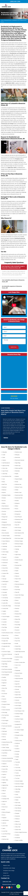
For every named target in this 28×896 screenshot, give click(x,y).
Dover (3, 649)
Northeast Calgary (19, 541)
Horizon (3, 793)
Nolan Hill (17, 524)
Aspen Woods (5, 471)
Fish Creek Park (5, 715)
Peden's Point (18, 578)
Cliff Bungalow (5, 581)
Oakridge (17, 549)
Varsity (16, 794)
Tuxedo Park (17, 775)
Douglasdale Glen (6, 646)
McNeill (16, 489)
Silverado (17, 689)
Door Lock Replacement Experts (18, 892)
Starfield (17, 732)
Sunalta (16, 746)
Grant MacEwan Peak (6, 750)
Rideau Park (17, 619)
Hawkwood (4, 771)
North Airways (18, 527)
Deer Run (4, 630)
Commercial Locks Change (9, 868)
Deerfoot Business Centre (7, 632)
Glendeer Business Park (7, 742)
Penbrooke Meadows (19, 584)
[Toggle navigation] (25, 6)
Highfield (4, 782)
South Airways (18, 702)
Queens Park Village (19, 595)
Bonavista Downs (7, 20)
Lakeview (4, 823)
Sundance (17, 748)
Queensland (17, 597)
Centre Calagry (5, 551)
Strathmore (17, 743)
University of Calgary (19, 783)
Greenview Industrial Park (7, 758)
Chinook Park (5, 568)
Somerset (17, 700)
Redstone (17, 608)
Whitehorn (17, 818)
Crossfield (4, 622)
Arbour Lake (4, 468)
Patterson (17, 576)
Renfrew (17, 611)
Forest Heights (5, 720)
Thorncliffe (17, 762)
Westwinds (17, 816)
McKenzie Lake (18, 484)
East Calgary (5, 666)
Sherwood (17, 681)
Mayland (17, 476)
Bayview (4, 492)
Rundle (16, 643)
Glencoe (4, 736)
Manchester (17, 457)
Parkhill (16, 570)
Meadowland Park (19, 495)
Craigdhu (4, 611)
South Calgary (18, 705)
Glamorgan (4, 731)
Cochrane (4, 586)
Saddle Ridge (18, 649)
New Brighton (18, 522)
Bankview (4, 489)
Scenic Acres (18, 665)
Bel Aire (4, 500)
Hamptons (4, 763)
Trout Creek (17, 767)
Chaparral (4, 557)
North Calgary (18, 530)
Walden (16, 800)
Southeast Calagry (19, 713)
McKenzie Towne (18, 487)
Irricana (3, 804)
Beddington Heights (6, 495)
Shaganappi (17, 670)
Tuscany (17, 773)
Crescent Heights (5, 616)
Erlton (3, 696)
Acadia (3, 454)
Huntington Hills (5, 798)
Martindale (17, 471)
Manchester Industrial (19, 460)
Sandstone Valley (19, 657)
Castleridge (4, 546)
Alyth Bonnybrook (6, 462)
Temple (16, 759)
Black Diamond (5, 506)
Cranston (4, 613)
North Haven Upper (19, 538)
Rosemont (17, 630)
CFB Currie (4, 554)
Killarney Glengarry (6, 812)
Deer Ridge (4, 627)
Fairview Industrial (6, 709)
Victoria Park (17, 797)
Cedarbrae (4, 549)
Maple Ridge (17, 462)
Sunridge (17, 754)
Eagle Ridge (4, 664)
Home (2, 20)
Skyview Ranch (18, 697)
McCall (16, 481)
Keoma (3, 809)
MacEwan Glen (5, 839)
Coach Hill (4, 584)
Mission (16, 508)
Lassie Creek (5, 825)
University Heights (19, 781)
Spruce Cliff (17, 727)
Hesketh (4, 777)
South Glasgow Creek (19, 711)
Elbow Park (4, 688)
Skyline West (18, 694)
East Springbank (5, 674)
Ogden (16, 551)
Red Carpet (17, 605)
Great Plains (4, 753)
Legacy (3, 828)
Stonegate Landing (19, 735)
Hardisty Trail (5, 766)
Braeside (4, 514)
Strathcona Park (18, 740)
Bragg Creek (4, 516)
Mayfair (16, 473)
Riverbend (17, 622)
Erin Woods (4, 693)
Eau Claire (4, 680)
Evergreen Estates (6, 704)
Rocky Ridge (17, 624)
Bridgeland (4, 522)
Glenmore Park (5, 744)
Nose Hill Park (18, 546)
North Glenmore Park (19, 533)
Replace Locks (6, 865)
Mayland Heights (18, 479)
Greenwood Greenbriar (7, 761)
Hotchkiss (4, 796)
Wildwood (17, 821)
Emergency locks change (8, 870)
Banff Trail (4, 484)
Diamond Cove (5, 635)
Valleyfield (17, 791)
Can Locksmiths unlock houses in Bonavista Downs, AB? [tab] (13, 280)
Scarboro (17, 659)
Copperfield (4, 595)
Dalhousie (4, 624)
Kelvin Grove (4, 806)
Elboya (3, 690)
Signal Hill (17, 684)
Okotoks (17, 557)
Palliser (16, 562)
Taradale (17, 756)
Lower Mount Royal (6, 833)
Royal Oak (17, 638)
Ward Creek (17, 802)
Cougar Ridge (5, 600)
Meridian (17, 500)
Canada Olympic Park (6, 538)
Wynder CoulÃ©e (19, 840)
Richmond (17, 616)
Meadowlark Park (18, 498)
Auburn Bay (4, 473)
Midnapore (17, 503)
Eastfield (4, 677)
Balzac (3, 481)
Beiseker (4, 498)
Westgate (17, 813)
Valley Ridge (17, 789)
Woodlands (17, 837)
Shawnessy (17, 676)
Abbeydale (4, 452)
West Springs (18, 810)
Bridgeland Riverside (6, 524)
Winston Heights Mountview (21, 832)
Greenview (4, 755)
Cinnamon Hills (5, 573)
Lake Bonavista (5, 820)
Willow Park (17, 826)
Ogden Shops (18, 554)
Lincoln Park (4, 831)
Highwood (4, 788)
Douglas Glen (5, 640)
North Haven (17, 535)
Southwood (17, 721)
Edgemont (4, 682)
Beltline (3, 503)
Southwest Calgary (19, 719)
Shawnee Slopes (18, 673)
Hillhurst (4, 790)
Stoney (16, 738)
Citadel (3, 576)
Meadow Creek (18, 492)
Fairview (4, 707)
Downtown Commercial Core (7, 655)
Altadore (4, 460)
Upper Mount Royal (19, 786)
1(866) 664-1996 (15, 1)
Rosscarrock (17, 632)
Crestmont (4, 619)
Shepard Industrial (19, 678)
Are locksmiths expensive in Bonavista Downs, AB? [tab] (12, 287)
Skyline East (17, 692)
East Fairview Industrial (7, 669)
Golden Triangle (5, 747)
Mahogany (17, 454)
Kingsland (4, 817)
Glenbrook (4, 734)
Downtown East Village (7, 658)
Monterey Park (18, 511)
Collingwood (4, 589)
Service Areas (6, 875)
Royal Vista (17, 640)
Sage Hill (17, 654)
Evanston (4, 699)
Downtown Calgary (6, 651)
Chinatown (4, 565)
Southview (17, 716)
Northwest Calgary (19, 543)
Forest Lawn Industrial (7, 726)
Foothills (4, 717)
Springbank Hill (18, 724)
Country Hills (5, 603)
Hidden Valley (5, 780)
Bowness (4, 511)
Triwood (17, 764)
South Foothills (18, 708)
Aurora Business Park (6, 476)
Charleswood (5, 560)
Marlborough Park (19, 468)
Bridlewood (4, 527)
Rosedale (17, 627)
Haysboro (4, 774)
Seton (16, 667)
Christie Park (4, 570)
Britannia (4, 530)
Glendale (4, 739)
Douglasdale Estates (6, 643)
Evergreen (4, 701)
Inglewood (4, 801)
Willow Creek (18, 824)
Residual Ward (18, 613)
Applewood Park (5, 465)
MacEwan (4, 836)
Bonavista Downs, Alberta (9, 884)
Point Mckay (17, 589)
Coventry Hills (5, 608)
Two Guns (17, 778)
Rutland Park (18, 646)
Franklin (4, 728)
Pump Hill (17, 592)
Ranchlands (17, 603)
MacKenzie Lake (18, 452)
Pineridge (17, 586)
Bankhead (4, 487)
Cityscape (4, 578)
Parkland (17, 573)
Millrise (16, 506)
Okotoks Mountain (19, 560)
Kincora (3, 815)
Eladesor (4, 685)
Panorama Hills (18, 565)
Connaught (4, 592)
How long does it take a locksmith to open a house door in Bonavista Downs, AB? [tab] (13, 267)
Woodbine (17, 835)
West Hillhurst (18, 808)
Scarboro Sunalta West (20, 662)
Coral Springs (5, 597)
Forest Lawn (4, 723)
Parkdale (17, 568)
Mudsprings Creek (19, 519)
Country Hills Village (6, 605)
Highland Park (5, 785)
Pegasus (17, 581)
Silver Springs (18, 686)
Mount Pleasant (18, 516)
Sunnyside (17, 751)
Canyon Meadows (6, 541)
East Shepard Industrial (7, 672)
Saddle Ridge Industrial (20, 651)
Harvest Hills (5, 769)
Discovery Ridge (5, 638)
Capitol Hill (4, 543)
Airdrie (3, 457)
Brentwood (4, 519)
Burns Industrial (5, 533)
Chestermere (5, 562)
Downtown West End (6, 661)
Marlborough (17, 465)
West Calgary (18, 805)
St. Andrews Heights (19, 729)
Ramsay (16, 600)
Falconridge (4, 712)
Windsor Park (18, 829)
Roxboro (17, 635)
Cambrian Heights (6, 535)
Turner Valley (18, 770)
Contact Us (5, 873)
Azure (3, 479)
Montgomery (17, 514)
